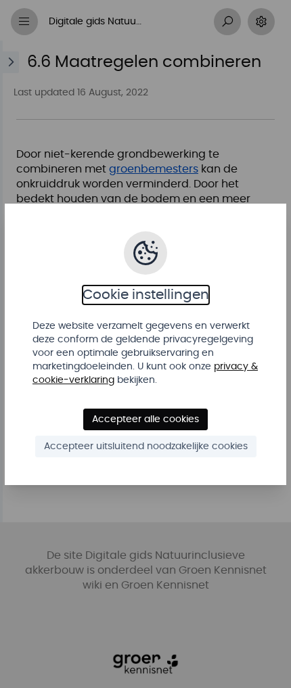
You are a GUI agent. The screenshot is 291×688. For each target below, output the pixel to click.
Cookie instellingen (146, 295)
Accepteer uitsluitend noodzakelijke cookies (146, 446)
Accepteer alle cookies (145, 419)
